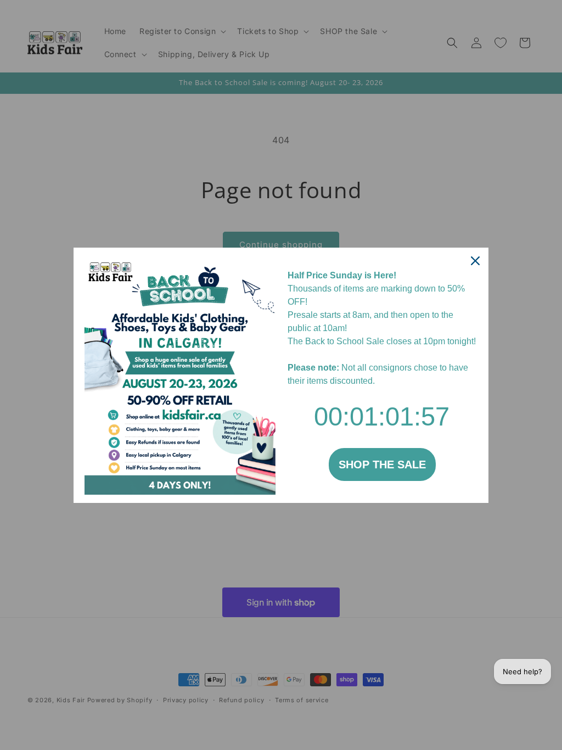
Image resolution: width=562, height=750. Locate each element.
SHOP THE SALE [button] (382, 464)
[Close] (475, 261)
